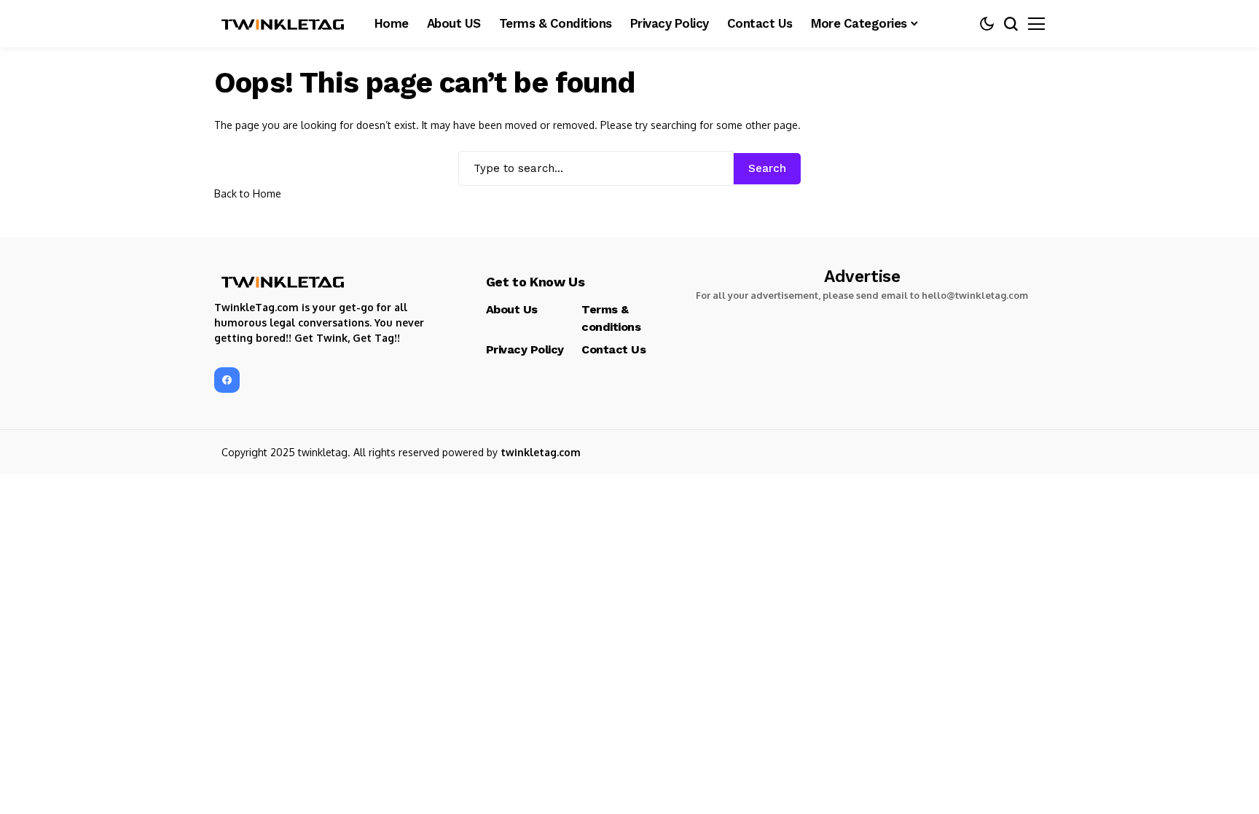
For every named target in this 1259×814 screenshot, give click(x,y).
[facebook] (227, 380)
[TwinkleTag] (283, 24)
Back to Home (247, 193)
